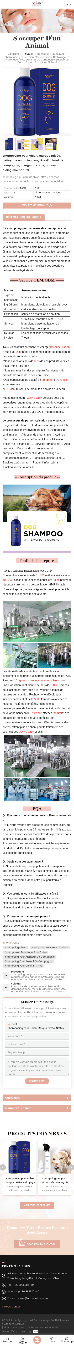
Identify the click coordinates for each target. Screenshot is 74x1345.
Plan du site (10, 1328)
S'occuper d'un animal (50, 54)
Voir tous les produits (37, 1205)
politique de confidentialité (43, 1328)
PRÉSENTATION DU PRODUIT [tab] (23, 217)
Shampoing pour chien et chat (23, 966)
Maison (29, 54)
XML (23, 1328)
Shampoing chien (16, 947)
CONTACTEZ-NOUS (41, 1244)
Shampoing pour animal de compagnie (28, 961)
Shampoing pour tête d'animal (49, 947)
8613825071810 (30, 1292)
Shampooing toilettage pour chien (26, 952)
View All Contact (11, 1307)
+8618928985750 (23, 1285)
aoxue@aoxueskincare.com (33, 1298)
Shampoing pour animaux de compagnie (30, 957)
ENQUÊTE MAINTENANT (35, 205)
